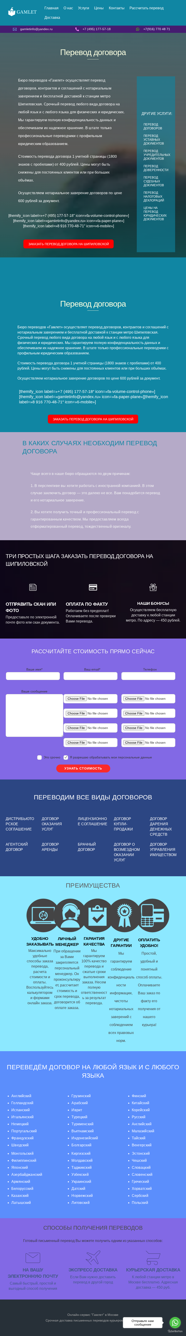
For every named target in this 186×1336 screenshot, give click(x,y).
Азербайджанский (26, 1174)
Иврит (76, 1110)
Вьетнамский (82, 1131)
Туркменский (82, 1124)
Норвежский (82, 1196)
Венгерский (142, 1145)
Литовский (80, 1203)
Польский (140, 1203)
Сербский (140, 1196)
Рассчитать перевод (147, 8)
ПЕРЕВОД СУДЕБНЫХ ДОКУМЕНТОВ (154, 181)
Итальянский (22, 1117)
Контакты (117, 8)
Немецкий (20, 1124)
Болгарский (81, 1145)
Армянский (20, 1182)
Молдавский (81, 1160)
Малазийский (143, 1131)
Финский (139, 1096)
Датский (78, 1189)
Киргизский (80, 1153)
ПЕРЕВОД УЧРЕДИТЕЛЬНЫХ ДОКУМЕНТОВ (157, 154)
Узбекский (79, 1174)
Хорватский (142, 1189)
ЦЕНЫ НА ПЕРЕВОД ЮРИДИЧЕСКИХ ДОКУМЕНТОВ (155, 213)
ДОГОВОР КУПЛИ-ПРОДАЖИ (123, 824)
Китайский (140, 1103)
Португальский (24, 1131)
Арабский (79, 1103)
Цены (99, 8)
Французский (22, 1138)
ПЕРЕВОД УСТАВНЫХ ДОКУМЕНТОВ (154, 139)
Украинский (81, 1182)
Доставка (52, 17)
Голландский (22, 1103)
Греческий (140, 1182)
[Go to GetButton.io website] (175, 1331)
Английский (21, 1096)
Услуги (83, 8)
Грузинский (81, 1096)
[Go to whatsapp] (175, 1322)
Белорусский (22, 1189)
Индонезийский (84, 1138)
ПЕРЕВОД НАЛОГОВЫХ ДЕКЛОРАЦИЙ (154, 196)
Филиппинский (23, 1160)
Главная (51, 8)
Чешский (139, 1160)
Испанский (20, 1110)
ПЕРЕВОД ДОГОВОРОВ (153, 126)
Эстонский (141, 1153)
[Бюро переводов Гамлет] (22, 15)
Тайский (139, 1138)
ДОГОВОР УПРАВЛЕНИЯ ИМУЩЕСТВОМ (163, 849)
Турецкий (79, 1117)
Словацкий (141, 1167)
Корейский (141, 1110)
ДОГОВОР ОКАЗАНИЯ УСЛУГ (52, 824)
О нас (68, 8)
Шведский (20, 1145)
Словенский (142, 1174)
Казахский (20, 1196)
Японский (19, 1167)
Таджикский (81, 1167)
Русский (139, 1117)
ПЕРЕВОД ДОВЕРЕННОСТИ (156, 168)
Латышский (21, 1203)
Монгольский (22, 1153)
